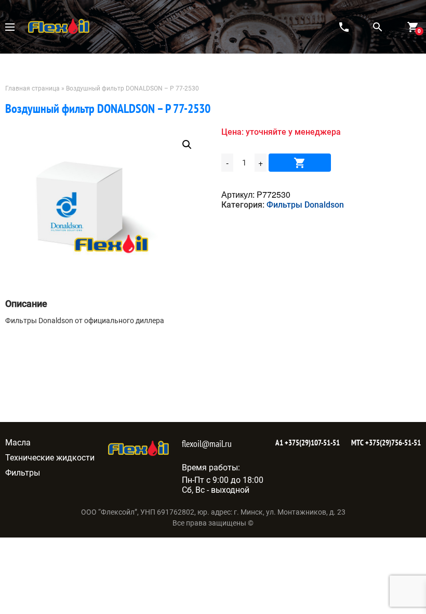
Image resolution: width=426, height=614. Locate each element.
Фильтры (22, 473)
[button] (187, 144)
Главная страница (32, 88)
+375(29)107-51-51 (311, 442)
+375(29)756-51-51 (392, 442)
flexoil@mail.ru (207, 444)
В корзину (300, 163)
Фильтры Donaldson (305, 205)
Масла (18, 442)
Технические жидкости (50, 458)
